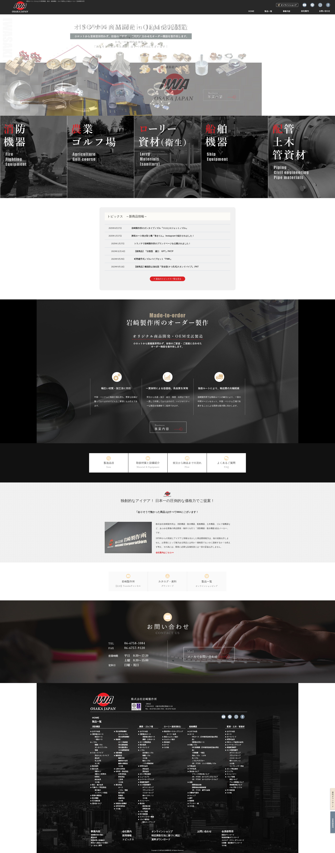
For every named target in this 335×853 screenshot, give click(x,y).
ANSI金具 (192, 769)
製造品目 (94, 837)
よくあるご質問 (96, 845)
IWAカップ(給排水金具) (235, 742)
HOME (251, 10)
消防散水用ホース (149, 737)
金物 (190, 782)
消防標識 (119, 753)
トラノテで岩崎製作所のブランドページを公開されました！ (162, 243)
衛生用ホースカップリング (173, 731)
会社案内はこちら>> (165, 552)
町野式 (97, 777)
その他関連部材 (123, 750)
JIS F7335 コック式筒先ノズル (204, 763)
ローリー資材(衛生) (172, 726)
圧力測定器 (96, 801)
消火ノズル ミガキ (199, 755)
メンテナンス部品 (101, 793)
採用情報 (127, 835)
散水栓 (142, 803)
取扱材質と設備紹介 (98, 840)
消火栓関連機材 (121, 731)
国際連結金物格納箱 (199, 787)
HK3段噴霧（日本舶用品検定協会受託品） (205, 748)
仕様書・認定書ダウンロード (232, 843)
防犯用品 (121, 777)
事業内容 (286, 10)
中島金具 (192, 766)
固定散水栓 (146, 806)
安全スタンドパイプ (102, 755)
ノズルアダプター (198, 761)
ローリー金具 (171, 734)
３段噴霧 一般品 (198, 753)
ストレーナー (144, 801)
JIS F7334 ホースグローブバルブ (205, 779)
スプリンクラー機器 (147, 817)
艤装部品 (119, 755)
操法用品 (119, 785)
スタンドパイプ (97, 753)
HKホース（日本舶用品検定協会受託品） (205, 738)
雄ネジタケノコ (148, 795)
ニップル (230, 771)
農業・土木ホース (149, 739)
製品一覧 (268, 10)
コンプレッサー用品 (237, 766)
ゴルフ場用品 (144, 819)
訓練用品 (121, 798)
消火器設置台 (123, 747)
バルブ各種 (144, 811)
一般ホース (99, 739)
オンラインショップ (162, 831)
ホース (120, 787)
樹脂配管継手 (144, 782)
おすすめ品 (96, 731)
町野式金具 (144, 766)
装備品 (120, 795)
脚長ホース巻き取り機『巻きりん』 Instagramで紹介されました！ (163, 236)
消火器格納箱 (123, 745)
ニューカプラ (144, 777)
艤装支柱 (121, 758)
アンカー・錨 (194, 803)
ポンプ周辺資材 (145, 774)
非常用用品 (122, 774)
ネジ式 (97, 763)
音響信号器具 (194, 793)
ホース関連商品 (145, 742)
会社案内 (305, 10)
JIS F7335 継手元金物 (201, 790)
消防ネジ (98, 771)
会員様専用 (227, 831)
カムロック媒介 (169, 739)
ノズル (94, 742)
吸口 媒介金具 (97, 785)
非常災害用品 (120, 806)
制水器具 (95, 766)
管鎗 (96, 750)
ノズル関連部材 (148, 763)
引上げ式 (98, 761)
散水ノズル (146, 761)
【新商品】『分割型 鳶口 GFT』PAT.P (153, 251)
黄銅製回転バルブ (236, 785)
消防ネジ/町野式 (100, 774)
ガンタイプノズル (101, 747)
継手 (190, 798)
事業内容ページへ (168, 427)
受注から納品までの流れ (99, 843)
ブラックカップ (148, 790)
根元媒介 (98, 790)
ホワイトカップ (148, 787)
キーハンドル (123, 734)
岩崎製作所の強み (97, 835)
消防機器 (96, 726)
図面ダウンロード (228, 835)
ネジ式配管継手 (145, 785)
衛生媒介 (167, 742)
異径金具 (146, 771)
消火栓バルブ (97, 803)
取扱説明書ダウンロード (230, 837)
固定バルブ (233, 779)
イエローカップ (148, 793)
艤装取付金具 (123, 761)
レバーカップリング (147, 779)
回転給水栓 (146, 809)
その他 (97, 782)
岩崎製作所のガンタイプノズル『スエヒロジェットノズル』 (160, 228)
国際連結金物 (196, 785)
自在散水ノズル (148, 753)
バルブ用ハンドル (236, 787)
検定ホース (99, 737)
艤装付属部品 (123, 763)
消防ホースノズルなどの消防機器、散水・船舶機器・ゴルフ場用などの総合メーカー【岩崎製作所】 (55, 1)
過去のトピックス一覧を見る (168, 279)
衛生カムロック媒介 (171, 737)
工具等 (120, 779)
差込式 (97, 758)
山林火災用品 (120, 769)
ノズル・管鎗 (123, 790)
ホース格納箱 (123, 742)
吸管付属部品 (97, 795)
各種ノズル (193, 745)
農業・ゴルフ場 (146, 726)
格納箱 (118, 739)
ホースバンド (144, 747)
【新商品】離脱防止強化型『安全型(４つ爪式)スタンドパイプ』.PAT (166, 267)
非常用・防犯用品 (122, 771)
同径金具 (146, 769)
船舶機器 (193, 726)
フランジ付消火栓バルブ (200, 774)
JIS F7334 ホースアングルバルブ (205, 777)
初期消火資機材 (121, 803)
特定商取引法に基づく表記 (166, 835)
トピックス (128, 839)
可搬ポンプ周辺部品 (99, 787)
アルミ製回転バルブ (237, 782)
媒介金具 (95, 769)
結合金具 (98, 779)
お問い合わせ (324, 10)
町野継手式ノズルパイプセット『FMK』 (153, 259)
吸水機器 (95, 798)
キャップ (192, 795)
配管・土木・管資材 (236, 726)
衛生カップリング (149, 822)
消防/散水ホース (98, 734)
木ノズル (195, 758)
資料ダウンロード (161, 839)
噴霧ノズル (99, 745)
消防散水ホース (145, 734)
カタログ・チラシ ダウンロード (233, 840)
